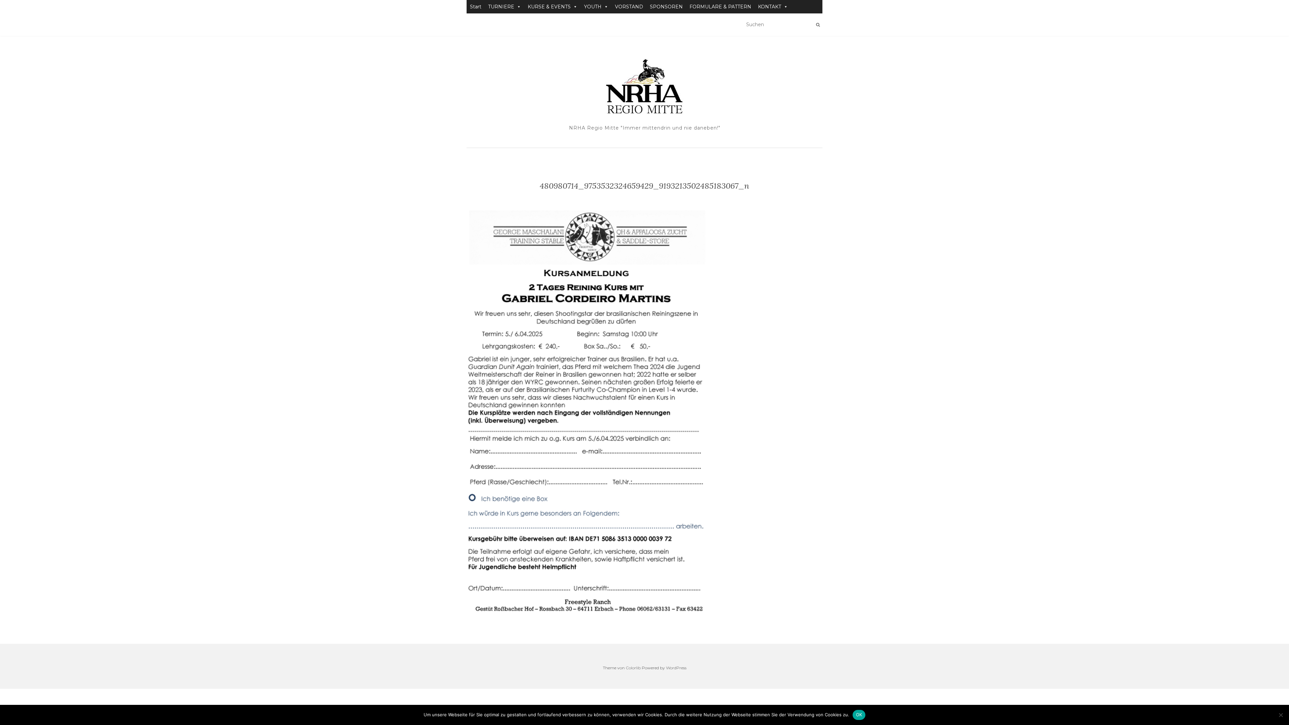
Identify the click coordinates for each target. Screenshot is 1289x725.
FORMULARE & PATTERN (720, 7)
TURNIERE (501, 7)
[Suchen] (817, 25)
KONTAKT (769, 7)
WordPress (676, 667)
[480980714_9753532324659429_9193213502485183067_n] (599, 411)
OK (859, 714)
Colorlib (633, 667)
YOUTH (593, 7)
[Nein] (1280, 715)
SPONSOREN (666, 7)
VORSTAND (629, 7)
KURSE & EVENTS (549, 7)
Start (475, 7)
